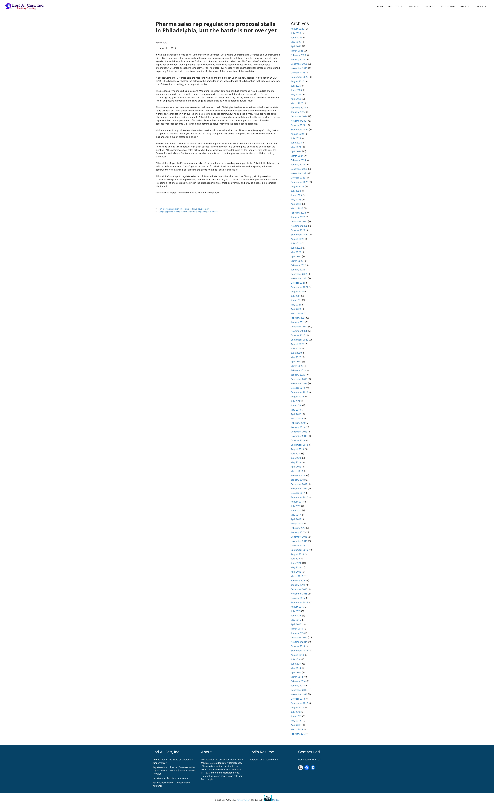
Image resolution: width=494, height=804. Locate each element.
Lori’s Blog (429, 6)
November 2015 (299, 593)
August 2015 (297, 607)
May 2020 (296, 357)
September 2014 (299, 650)
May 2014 (296, 668)
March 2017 (297, 523)
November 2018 (299, 436)
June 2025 (296, 90)
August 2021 (297, 291)
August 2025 (297, 81)
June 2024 (296, 142)
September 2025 (299, 77)
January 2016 (298, 585)
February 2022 (298, 265)
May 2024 (296, 147)
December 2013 (299, 690)
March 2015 (297, 628)
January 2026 (298, 59)
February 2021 (298, 318)
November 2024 (299, 121)
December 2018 (299, 431)
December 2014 (299, 637)
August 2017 (297, 501)
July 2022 (296, 243)
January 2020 (298, 374)
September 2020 (299, 339)
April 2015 (296, 624)
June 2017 (296, 510)
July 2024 (296, 138)
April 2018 (296, 466)
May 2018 (296, 462)
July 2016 (296, 558)
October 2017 (298, 493)
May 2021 (296, 304)
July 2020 (296, 348)
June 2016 (296, 563)
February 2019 (298, 423)
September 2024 (299, 129)
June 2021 (296, 300)
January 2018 (298, 480)
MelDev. (276, 800)
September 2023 (299, 182)
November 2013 (299, 694)
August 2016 (297, 554)
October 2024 (298, 125)
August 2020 (297, 344)
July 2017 (296, 506)
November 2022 (299, 226)
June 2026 (296, 37)
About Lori (393, 6)
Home (380, 6)
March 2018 (297, 471)
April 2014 (296, 672)
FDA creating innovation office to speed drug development (184, 209)
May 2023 (296, 199)
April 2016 (296, 572)
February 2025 (298, 107)
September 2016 (299, 550)
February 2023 (298, 212)
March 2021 (297, 313)
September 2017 (299, 497)
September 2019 (299, 392)
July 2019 (296, 401)
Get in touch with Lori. (309, 759)
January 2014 (298, 685)
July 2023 (296, 191)
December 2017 (299, 484)
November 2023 (299, 173)
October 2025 (298, 72)
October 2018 (298, 440)
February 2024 (298, 160)
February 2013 (298, 734)
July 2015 (296, 611)
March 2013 (297, 729)
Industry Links (448, 6)
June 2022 (296, 247)
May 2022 (296, 252)
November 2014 (299, 642)
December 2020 (299, 326)
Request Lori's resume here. (264, 759)
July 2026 (296, 33)
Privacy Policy (243, 800)
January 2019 (298, 427)
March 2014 (297, 677)
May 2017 (296, 515)
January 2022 (298, 269)
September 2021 (299, 287)
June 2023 (296, 195)
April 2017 (296, 519)
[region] (33, 785)
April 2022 (296, 256)
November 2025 (299, 68)
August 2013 (297, 707)
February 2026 (298, 55)
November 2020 (299, 331)
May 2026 (296, 42)
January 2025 (298, 112)
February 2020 (298, 370)
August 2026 (297, 29)
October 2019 (298, 388)
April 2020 (296, 361)
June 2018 (296, 458)
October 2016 (298, 545)
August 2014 (297, 655)
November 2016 (299, 541)
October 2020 (298, 335)
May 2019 (296, 410)
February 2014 (298, 681)
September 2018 (299, 445)
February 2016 (298, 580)
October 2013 (298, 698)
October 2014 (298, 646)
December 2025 (299, 64)
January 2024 (298, 164)
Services (412, 6)
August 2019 (297, 396)
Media (463, 6)
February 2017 (298, 528)
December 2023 (299, 169)
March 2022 (297, 261)
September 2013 (299, 703)
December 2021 (299, 274)
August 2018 (297, 449)
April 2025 (296, 99)
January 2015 (298, 633)
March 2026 (297, 50)
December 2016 (299, 536)
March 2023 (297, 208)
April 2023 (296, 204)
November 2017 (299, 488)
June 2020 (296, 353)
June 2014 (296, 663)
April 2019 (296, 414)
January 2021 (298, 322)
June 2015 (296, 615)
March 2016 (297, 576)
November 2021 (299, 278)
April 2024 (296, 151)
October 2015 (298, 598)
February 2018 (298, 475)
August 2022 (297, 239)
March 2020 (297, 366)
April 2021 (296, 309)
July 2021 (296, 296)
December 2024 (299, 116)
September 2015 (299, 602)
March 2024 (297, 156)
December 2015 (299, 589)
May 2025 (296, 94)
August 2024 (297, 134)
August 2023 (297, 186)
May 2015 (296, 620)
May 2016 (296, 567)
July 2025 (296, 85)
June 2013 (296, 716)
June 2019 (296, 405)
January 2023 (298, 217)
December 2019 (299, 379)
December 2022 (299, 221)
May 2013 (296, 720)
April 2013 (296, 725)
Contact (479, 6)
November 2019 (299, 383)
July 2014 (296, 659)
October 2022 (298, 230)
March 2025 (297, 103)
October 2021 (298, 283)
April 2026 (296, 46)
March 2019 (297, 418)
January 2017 (298, 532)
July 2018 (296, 453)
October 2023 (298, 177)
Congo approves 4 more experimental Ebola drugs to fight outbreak (188, 212)
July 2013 (296, 712)
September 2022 (299, 234)
